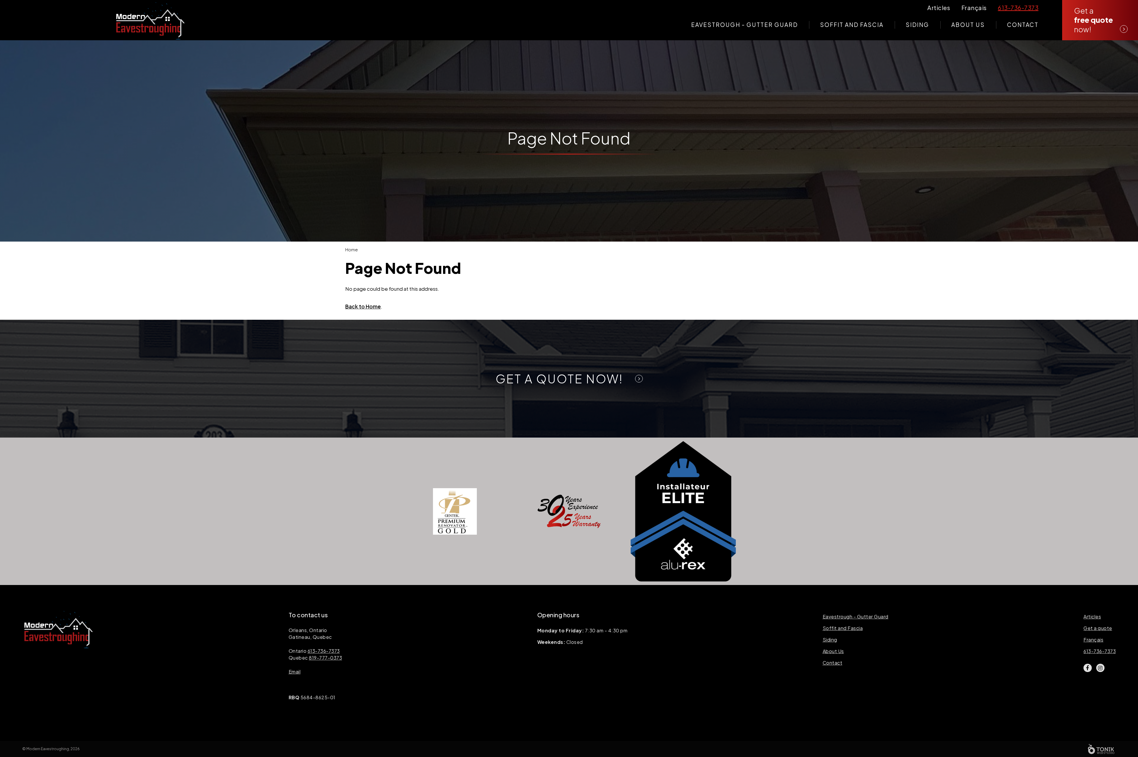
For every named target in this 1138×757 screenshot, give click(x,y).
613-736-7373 (324, 651)
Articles (1092, 616)
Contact (1022, 24)
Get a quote (1097, 628)
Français (1093, 640)
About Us (968, 24)
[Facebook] (1087, 668)
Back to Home (363, 306)
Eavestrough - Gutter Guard (744, 24)
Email (295, 671)
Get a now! (1093, 20)
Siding (917, 24)
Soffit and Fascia (851, 24)
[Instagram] (1100, 668)
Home (351, 249)
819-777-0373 (325, 658)
